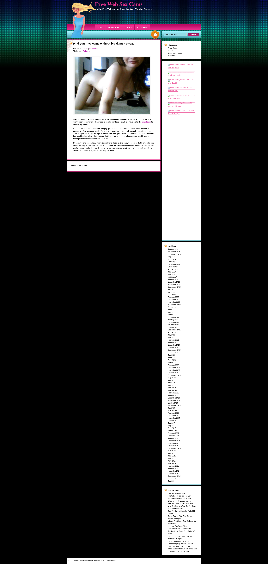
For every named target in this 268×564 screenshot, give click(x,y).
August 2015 (173, 451)
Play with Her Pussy (175, 509)
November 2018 (174, 400)
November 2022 (174, 302)
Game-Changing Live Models (179, 541)
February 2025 (173, 262)
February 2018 (173, 413)
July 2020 (171, 355)
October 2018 (173, 403)
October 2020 (173, 348)
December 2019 (174, 368)
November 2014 (174, 471)
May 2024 (171, 274)
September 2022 (174, 305)
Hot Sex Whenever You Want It (179, 498)
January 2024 (173, 279)
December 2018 (174, 398)
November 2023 (174, 285)
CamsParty (142, 27)
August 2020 (173, 353)
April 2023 (172, 295)
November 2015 (174, 443)
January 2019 (173, 395)
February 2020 (173, 365)
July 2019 (171, 380)
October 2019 (173, 373)
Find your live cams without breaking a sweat (103, 43)
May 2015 (171, 458)
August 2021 (173, 332)
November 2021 (174, 325)
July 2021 (171, 335)
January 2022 (173, 320)
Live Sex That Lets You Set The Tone (182, 506)
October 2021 (173, 327)
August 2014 (173, 479)
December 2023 (174, 282)
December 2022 (174, 300)
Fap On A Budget (174, 519)
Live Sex (128, 27)
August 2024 (173, 269)
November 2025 (174, 252)
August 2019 (173, 378)
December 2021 (174, 322)
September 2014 (174, 476)
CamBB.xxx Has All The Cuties (179, 529)
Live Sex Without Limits (177, 493)
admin (85, 49)
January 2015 (173, 468)
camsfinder (146, 122)
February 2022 (173, 317)
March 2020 (172, 363)
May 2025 (171, 257)
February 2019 (173, 393)
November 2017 (174, 418)
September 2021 (174, 330)
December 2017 (174, 416)
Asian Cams (172, 48)
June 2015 (172, 456)
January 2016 (173, 438)
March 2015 (172, 463)
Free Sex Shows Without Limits (179, 546)
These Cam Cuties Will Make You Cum (182, 549)
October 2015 (173, 446)
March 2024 (172, 277)
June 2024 (172, 272)
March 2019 (172, 390)
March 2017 (172, 431)
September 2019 (174, 375)
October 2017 (173, 421)
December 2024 (174, 264)
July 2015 (171, 453)
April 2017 (172, 428)
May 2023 (171, 292)
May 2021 (171, 337)
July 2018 (171, 408)
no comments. (94, 49)
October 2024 (173, 267)
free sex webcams (175, 53)
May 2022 (171, 312)
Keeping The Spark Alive (177, 526)
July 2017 (171, 423)
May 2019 (171, 385)
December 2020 (174, 345)
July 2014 (171, 481)
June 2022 (172, 310)
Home (100, 27)
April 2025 (172, 259)
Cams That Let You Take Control (180, 516)
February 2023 (173, 297)
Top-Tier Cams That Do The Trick (180, 503)
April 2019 (172, 388)
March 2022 (172, 315)
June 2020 (172, 358)
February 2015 (173, 466)
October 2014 (173, 474)
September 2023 (174, 287)
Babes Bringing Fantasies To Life (180, 544)
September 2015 (174, 448)
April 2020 (172, 360)
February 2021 (173, 340)
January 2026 (173, 249)
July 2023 (171, 290)
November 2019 (174, 370)
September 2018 (174, 405)
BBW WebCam (113, 27)
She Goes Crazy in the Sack (178, 551)
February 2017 (173, 433)
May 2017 (171, 426)
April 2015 (172, 461)
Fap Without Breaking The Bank (180, 496)
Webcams (86, 51)
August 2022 (173, 307)
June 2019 (172, 383)
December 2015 (174, 441)
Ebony (170, 51)
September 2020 (174, 350)
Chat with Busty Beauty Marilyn (179, 501)
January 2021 (173, 342)
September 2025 (174, 254)
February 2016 (173, 436)
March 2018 (172, 411)
